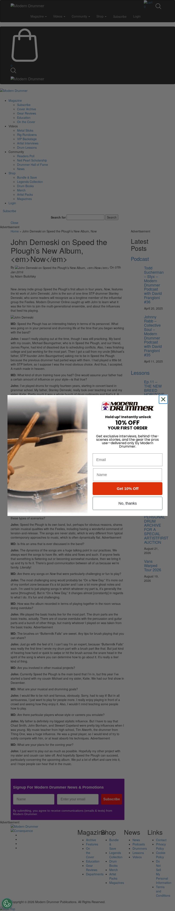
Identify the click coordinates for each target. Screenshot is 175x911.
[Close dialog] (164, 399)
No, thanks (127, 503)
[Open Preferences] (7, 903)
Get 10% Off (128, 488)
